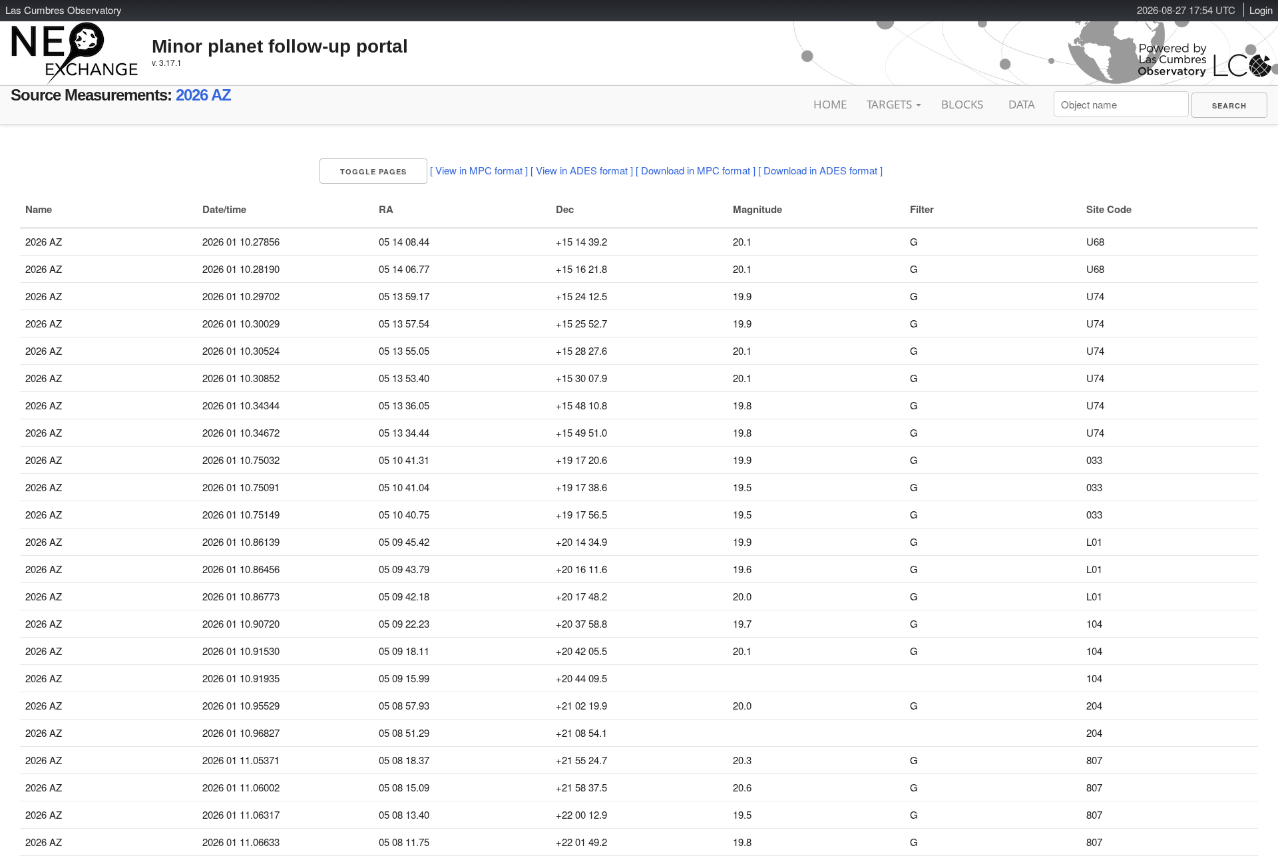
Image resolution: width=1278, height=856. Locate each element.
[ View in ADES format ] (582, 170)
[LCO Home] (1204, 74)
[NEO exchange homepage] (75, 42)
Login (1261, 10)
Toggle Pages (373, 171)
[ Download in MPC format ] (695, 170)
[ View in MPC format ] (479, 170)
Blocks (962, 104)
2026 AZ (203, 95)
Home (830, 104)
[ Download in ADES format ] (820, 170)
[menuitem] (1229, 105)
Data (1021, 104)
